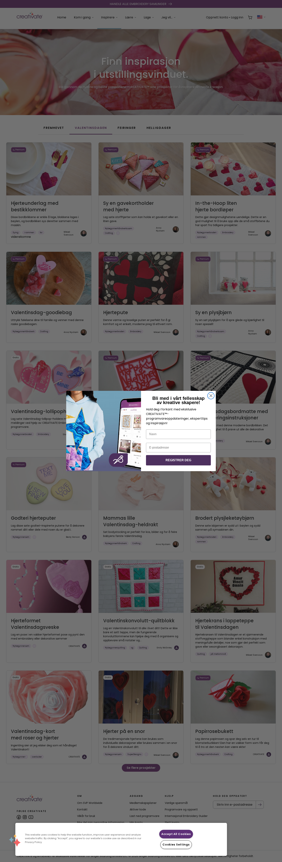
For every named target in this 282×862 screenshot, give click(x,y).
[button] (15, 840)
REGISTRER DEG (178, 460)
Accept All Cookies (176, 834)
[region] (121, 839)
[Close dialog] (211, 395)
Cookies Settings (176, 844)
